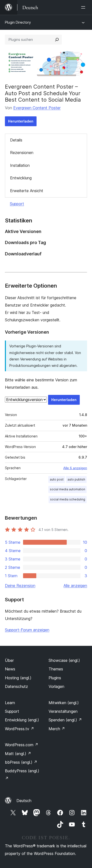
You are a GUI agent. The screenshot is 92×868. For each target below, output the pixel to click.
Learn (10, 702)
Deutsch (23, 800)
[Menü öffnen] (84, 7)
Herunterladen (20, 121)
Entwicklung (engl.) (22, 719)
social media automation (67, 489)
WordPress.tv (19, 728)
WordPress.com (21, 744)
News (10, 668)
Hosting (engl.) (18, 677)
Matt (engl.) (18, 753)
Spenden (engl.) (65, 719)
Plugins (55, 677)
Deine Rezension (20, 585)
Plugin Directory (18, 22)
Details (16, 140)
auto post (57, 479)
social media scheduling (67, 499)
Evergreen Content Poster (37, 107)
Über (9, 660)
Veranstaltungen (63, 711)
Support (17, 203)
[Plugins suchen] (57, 40)
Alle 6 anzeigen (75, 468)
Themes (56, 668)
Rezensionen (21, 152)
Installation (20, 165)
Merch (57, 728)
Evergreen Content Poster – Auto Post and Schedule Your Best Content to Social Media (43, 93)
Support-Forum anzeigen (27, 629)
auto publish (76, 479)
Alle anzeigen (75, 585)
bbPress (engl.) (21, 762)
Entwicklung (21, 177)
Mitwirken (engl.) (64, 702)
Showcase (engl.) (64, 660)
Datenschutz (16, 686)
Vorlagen (56, 686)
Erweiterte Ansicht (26, 190)
